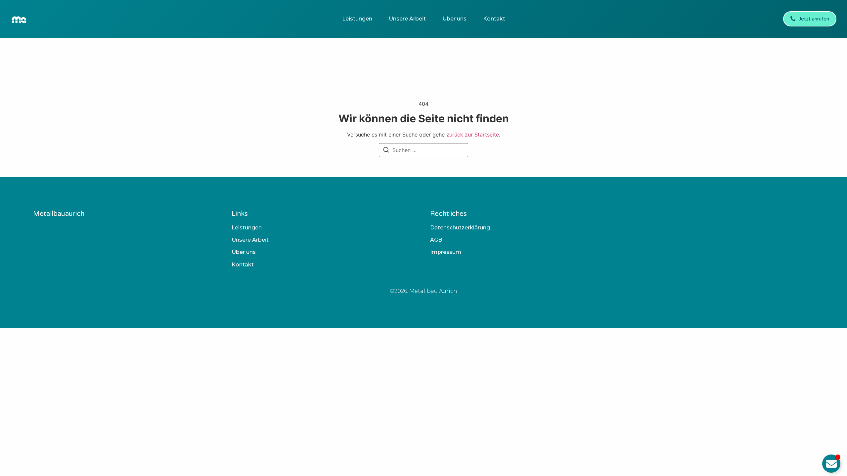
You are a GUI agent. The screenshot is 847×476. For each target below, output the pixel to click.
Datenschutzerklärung (460, 227)
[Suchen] (386, 151)
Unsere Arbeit (407, 19)
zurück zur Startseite (472, 134)
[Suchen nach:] (423, 150)
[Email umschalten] (831, 464)
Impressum (445, 252)
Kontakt (494, 19)
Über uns (454, 19)
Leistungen (357, 19)
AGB (436, 240)
